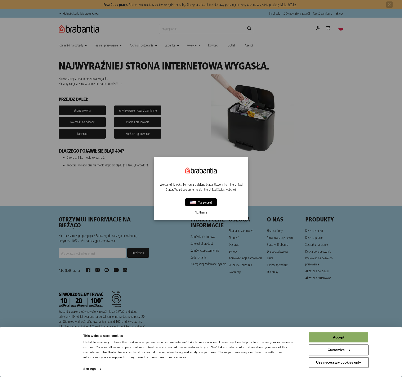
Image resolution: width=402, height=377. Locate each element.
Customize (336, 350)
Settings (89, 369)
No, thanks (201, 212)
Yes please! (205, 202)
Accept (338, 337)
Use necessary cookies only (338, 362)
